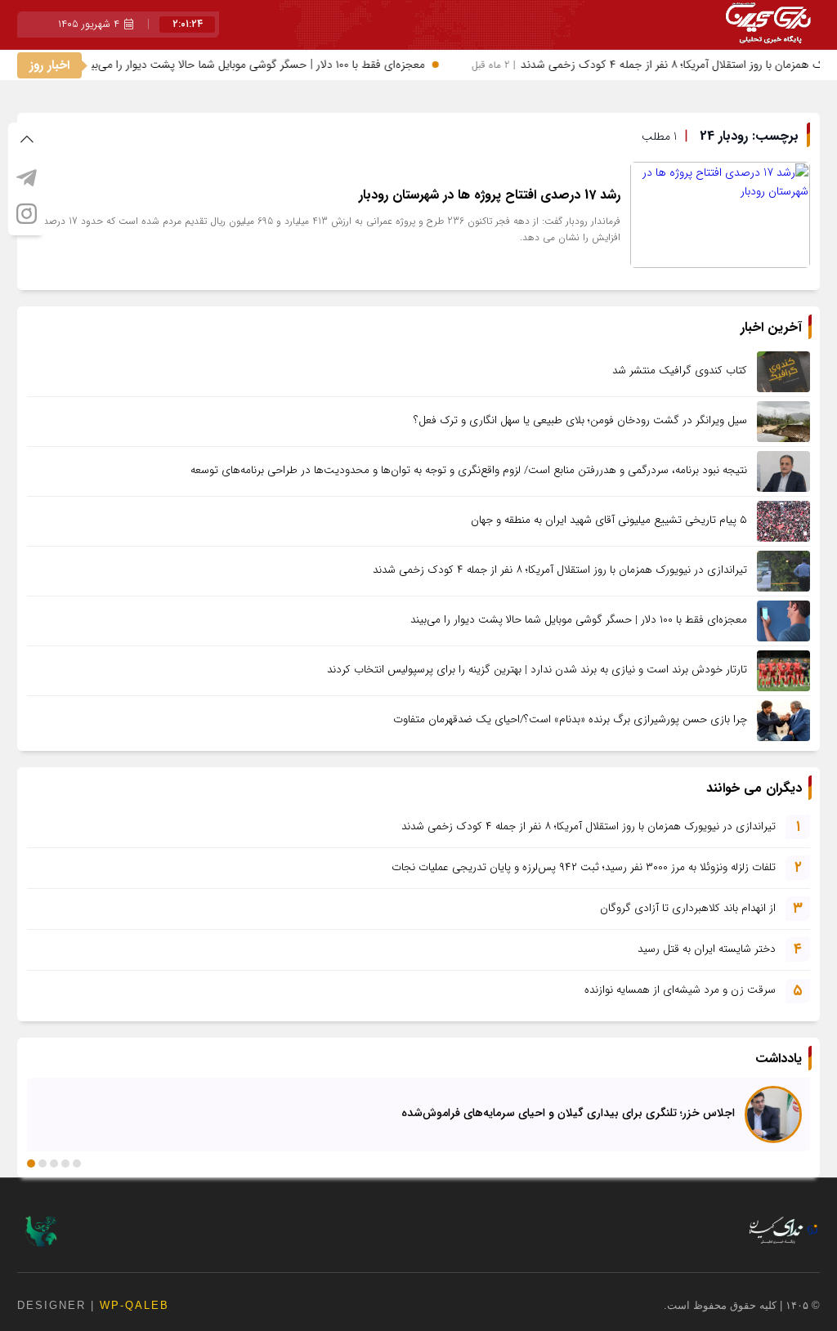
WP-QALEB (134, 1305)
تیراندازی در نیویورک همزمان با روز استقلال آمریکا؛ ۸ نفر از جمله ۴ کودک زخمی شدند (560, 569)
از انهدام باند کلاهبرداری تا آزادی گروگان (688, 908)
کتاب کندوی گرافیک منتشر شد (679, 370)
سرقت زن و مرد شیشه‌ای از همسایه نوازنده (680, 989)
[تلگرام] (26, 177)
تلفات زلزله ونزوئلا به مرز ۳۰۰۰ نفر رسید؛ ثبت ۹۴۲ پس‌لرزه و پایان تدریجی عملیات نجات (584, 867)
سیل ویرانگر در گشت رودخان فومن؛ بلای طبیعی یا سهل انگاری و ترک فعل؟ (580, 420)
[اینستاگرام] (26, 213)
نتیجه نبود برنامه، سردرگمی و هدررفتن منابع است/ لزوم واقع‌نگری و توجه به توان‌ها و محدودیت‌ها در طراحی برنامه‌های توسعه (468, 470)
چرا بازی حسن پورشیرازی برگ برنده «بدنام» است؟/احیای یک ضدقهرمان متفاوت (570, 719)
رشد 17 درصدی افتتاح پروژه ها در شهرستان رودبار (489, 195)
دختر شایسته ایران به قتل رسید (707, 949)
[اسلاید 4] (42, 1163)
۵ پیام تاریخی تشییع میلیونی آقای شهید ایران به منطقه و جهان (609, 520)
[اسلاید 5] (31, 1163)
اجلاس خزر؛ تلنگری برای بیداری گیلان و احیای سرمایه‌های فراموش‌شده (568, 1113)
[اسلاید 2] (65, 1163)
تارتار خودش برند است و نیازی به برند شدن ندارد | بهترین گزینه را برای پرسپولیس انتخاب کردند (537, 669)
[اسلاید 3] (54, 1163)
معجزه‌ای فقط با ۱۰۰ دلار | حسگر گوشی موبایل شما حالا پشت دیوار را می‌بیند (244, 65)
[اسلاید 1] (77, 1163)
